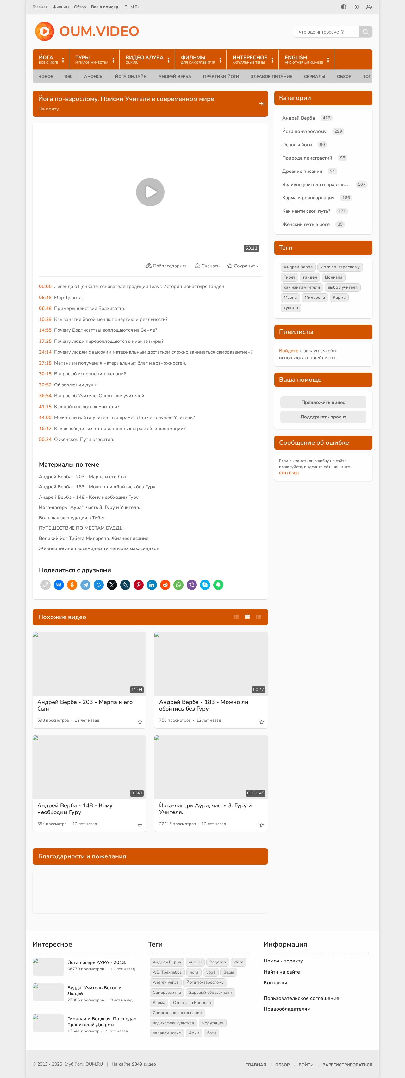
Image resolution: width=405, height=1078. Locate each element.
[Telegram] (85, 585)
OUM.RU (132, 7)
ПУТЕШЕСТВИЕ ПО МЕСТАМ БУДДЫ (81, 528)
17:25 (45, 341)
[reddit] (165, 585)
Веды (228, 972)
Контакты (275, 982)
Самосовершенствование (177, 1013)
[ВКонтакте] (59, 585)
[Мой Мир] (99, 585)
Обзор (80, 7)
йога (194, 972)
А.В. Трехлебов (167, 972)
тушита (291, 307)
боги (211, 1033)
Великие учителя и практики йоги (317, 184)
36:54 (45, 395)
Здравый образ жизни (210, 992)
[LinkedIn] (152, 585)
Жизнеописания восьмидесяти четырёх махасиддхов (99, 548)
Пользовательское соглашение (301, 998)
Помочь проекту (283, 960)
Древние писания (302, 171)
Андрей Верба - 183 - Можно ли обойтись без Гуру (97, 487)
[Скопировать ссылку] (45, 585)
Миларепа (315, 297)
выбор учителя (343, 287)
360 (68, 76)
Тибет (289, 277)
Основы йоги (297, 144)
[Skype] (205, 585)
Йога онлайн (131, 76)
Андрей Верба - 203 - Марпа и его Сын (83, 476)
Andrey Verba (165, 982)
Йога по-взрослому (304, 131)
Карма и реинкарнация (308, 198)
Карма (339, 297)
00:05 (45, 286)
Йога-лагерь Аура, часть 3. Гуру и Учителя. (205, 809)
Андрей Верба (175, 76)
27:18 (45, 363)
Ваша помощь (105, 7)
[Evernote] (218, 585)
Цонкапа (333, 277)
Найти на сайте (282, 971)
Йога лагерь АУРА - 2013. (96, 962)
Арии (194, 1033)
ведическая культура (173, 1023)
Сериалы (314, 76)
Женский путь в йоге (306, 224)
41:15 (45, 407)
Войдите (288, 351)
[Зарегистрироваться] (369, 7)
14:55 (45, 330)
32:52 (45, 385)
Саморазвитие (167, 992)
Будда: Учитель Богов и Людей (94, 991)
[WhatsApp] (178, 585)
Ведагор (217, 962)
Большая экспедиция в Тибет (72, 518)
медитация (212, 1023)
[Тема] (343, 7)
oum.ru (195, 962)
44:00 (45, 417)
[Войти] (356, 7)
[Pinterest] (139, 585)
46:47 (45, 428)
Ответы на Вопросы (192, 1003)
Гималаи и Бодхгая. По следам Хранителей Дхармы (102, 1022)
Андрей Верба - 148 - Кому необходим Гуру (89, 497)
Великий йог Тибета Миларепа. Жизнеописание (93, 538)
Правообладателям (287, 1009)
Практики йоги (221, 76)
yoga (210, 972)
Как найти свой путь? (306, 211)
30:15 (45, 374)
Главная (40, 7)
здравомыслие (167, 1033)
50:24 (45, 439)
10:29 (45, 319)
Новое (45, 76)
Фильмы (61, 7)
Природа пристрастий (307, 158)
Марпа (290, 297)
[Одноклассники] (72, 585)
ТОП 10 (370, 76)
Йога (238, 962)
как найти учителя (302, 287)
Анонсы (93, 76)
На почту (48, 109)
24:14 (45, 352)
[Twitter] (112, 585)
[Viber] (192, 585)
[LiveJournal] (125, 585)
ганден (310, 277)
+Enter (289, 473)
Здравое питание (271, 76)
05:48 (45, 297)
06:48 (45, 308)
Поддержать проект (323, 417)
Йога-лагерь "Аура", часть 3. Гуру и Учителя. (89, 507)
